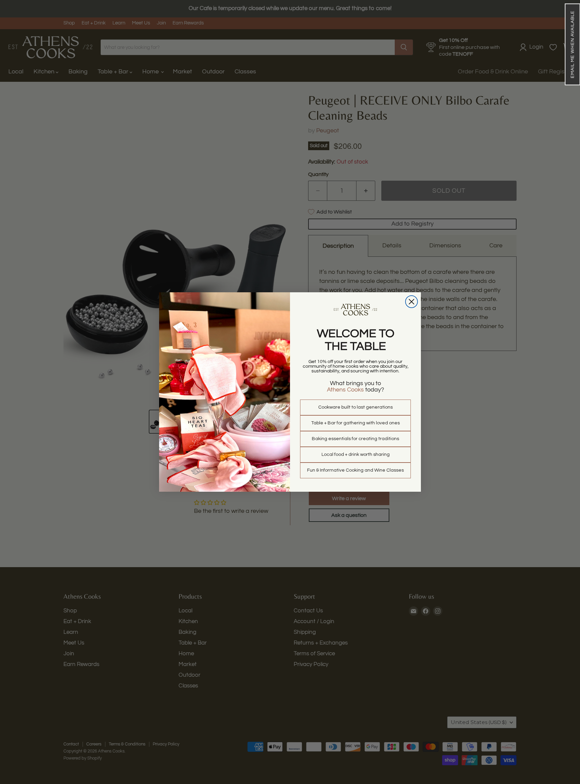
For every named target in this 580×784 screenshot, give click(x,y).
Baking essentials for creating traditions (355, 438)
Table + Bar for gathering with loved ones (355, 423)
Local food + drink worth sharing (356, 454)
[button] (572, 44)
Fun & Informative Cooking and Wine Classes (355, 470)
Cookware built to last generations (355, 407)
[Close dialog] (411, 302)
